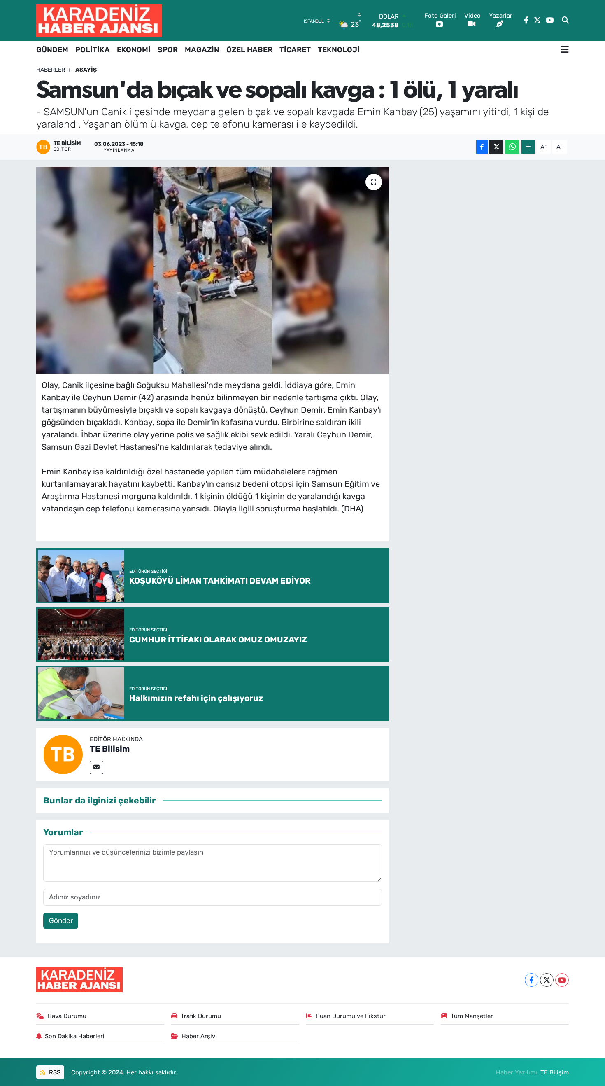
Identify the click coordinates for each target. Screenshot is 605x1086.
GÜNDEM (52, 49)
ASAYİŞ (86, 69)
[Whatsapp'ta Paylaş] (512, 147)
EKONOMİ (134, 49)
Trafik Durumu (201, 1016)
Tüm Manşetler (472, 1016)
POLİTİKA (92, 49)
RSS (53, 1072)
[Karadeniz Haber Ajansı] (99, 20)
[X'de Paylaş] (496, 147)
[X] (547, 980)
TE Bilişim (554, 1072)
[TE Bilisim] (63, 754)
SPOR (168, 49)
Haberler (50, 69)
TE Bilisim (110, 749)
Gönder (61, 920)
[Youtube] (562, 980)
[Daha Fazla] (528, 147)
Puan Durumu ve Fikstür (351, 1016)
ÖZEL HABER (249, 49)
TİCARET (295, 49)
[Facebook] (531, 980)
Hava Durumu (66, 1016)
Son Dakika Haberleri (75, 1036)
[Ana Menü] (565, 50)
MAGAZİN (202, 49)
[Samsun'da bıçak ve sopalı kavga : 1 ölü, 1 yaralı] (212, 270)
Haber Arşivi (199, 1036)
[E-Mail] (96, 767)
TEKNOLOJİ (339, 49)
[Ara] (565, 20)
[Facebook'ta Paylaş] (482, 147)
